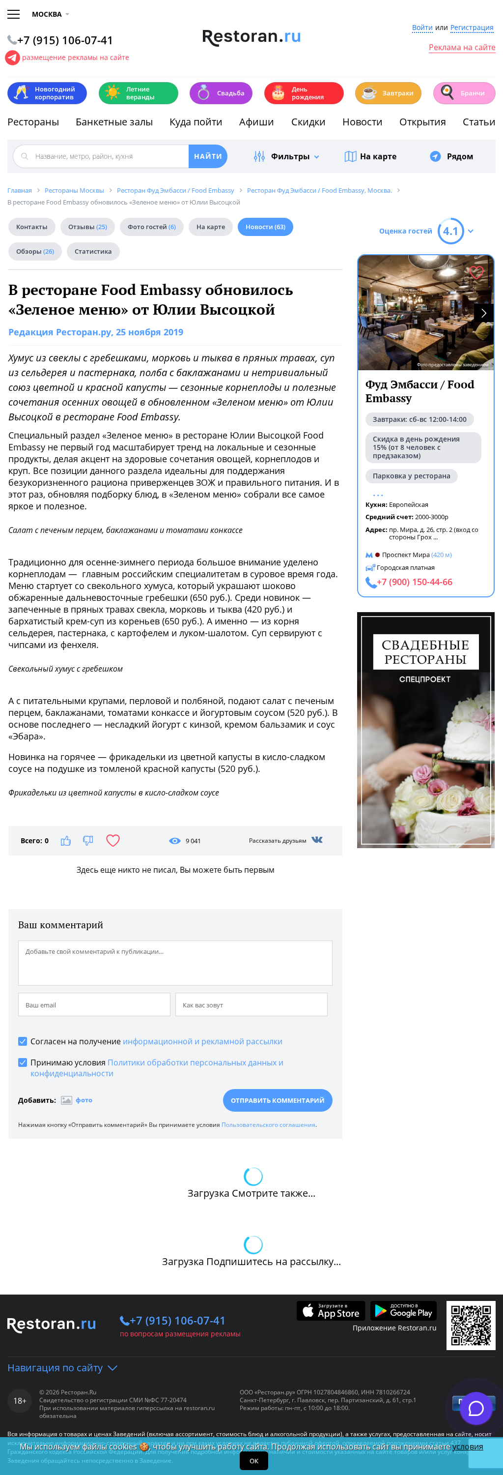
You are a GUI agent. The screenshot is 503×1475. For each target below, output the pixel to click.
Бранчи (462, 92)
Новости (362, 121)
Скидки (308, 121)
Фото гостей (152, 226)
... (435, 536)
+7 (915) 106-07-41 (178, 1320)
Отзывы (87, 226)
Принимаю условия (156, 1068)
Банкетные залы (114, 121)
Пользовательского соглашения (268, 1125)
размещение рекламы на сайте (75, 57)
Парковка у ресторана (411, 475)
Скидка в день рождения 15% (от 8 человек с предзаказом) (416, 447)
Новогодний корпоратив (44, 93)
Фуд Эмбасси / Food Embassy (420, 391)
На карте (378, 156)
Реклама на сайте (462, 48)
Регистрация (472, 28)
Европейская (408, 504)
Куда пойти (196, 121)
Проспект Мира (406, 554)
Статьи (479, 121)
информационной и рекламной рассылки (202, 1041)
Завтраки (387, 92)
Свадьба (220, 92)
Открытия (422, 121)
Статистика (93, 251)
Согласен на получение (156, 1041)
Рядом (460, 156)
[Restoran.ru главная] (252, 38)
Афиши (256, 121)
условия (467, 1446)
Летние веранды (129, 93)
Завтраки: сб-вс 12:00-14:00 (420, 419)
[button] (484, 313)
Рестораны (33, 121)
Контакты (32, 226)
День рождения (297, 93)
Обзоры (35, 251)
